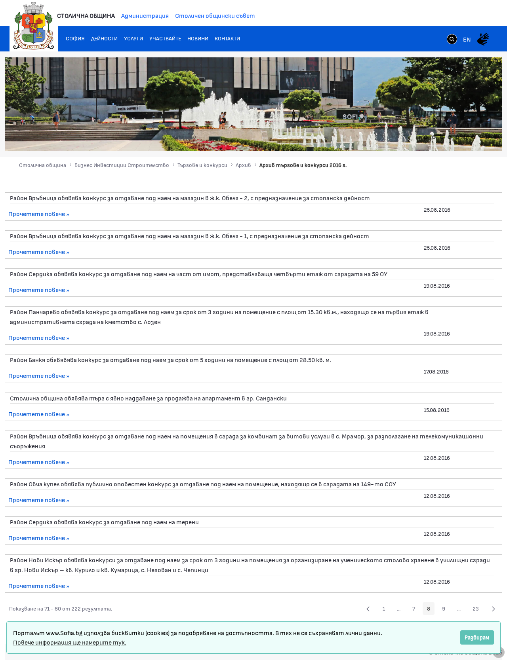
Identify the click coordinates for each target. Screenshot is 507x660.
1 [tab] (426, 137)
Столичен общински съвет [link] (215, 15)
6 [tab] (465, 137)
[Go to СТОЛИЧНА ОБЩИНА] (33, 25)
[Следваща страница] (493, 608)
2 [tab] (434, 137)
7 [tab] (473, 137)
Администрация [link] (145, 15)
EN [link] (467, 39)
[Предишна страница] (368, 608)
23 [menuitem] (478, 609)
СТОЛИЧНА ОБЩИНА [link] (86, 15)
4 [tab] (450, 137)
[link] (452, 40)
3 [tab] (442, 137)
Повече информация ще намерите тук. (69, 642)
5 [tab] (457, 137)
